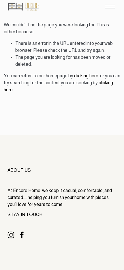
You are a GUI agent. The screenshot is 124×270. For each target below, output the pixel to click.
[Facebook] (21, 234)
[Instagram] (10, 234)
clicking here (86, 75)
